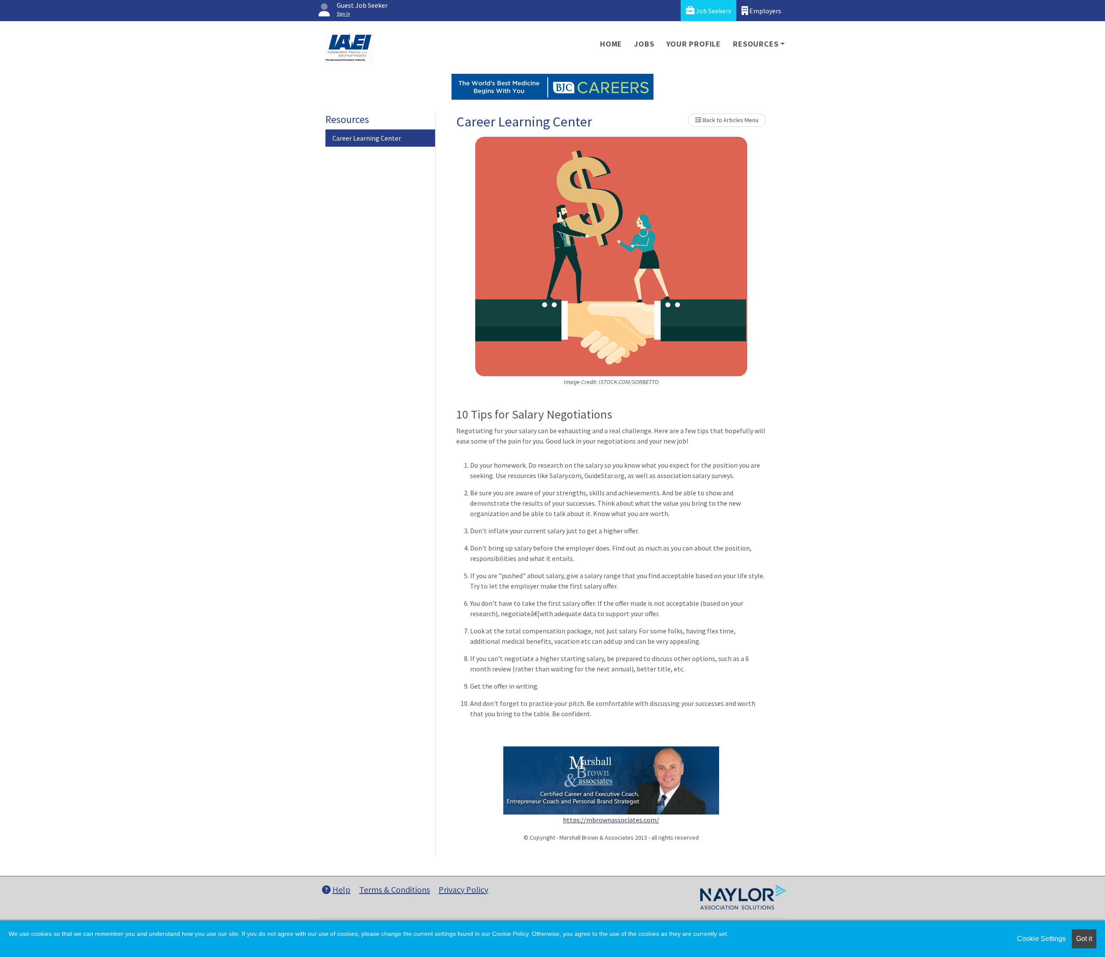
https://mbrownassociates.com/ (611, 819)
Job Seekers (713, 10)
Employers (764, 10)
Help (341, 889)
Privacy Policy (463, 889)
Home (611, 44)
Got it (1084, 938)
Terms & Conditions (394, 889)
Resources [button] (755, 44)
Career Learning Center (366, 138)
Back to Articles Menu (729, 120)
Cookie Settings (1041, 938)
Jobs (644, 44)
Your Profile (693, 44)
